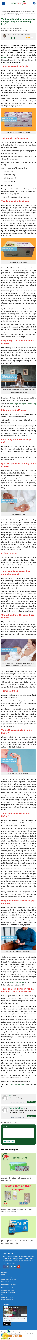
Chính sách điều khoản (7, 1290)
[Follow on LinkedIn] (15, 1266)
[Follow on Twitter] (11, 1266)
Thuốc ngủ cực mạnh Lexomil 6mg (23, 404)
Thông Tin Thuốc (11, 11)
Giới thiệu (4, 1272)
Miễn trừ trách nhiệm (7, 1297)
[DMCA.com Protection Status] (18, 1339)
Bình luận (31, 1101)
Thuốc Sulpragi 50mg (17, 1084)
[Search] (34, 3)
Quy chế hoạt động (6, 1277)
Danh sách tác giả (6, 1281)
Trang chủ (3, 11)
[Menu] (3, 3)
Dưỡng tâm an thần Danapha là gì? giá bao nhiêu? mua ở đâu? (17, 1211)
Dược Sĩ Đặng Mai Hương (16, 34)
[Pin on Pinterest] (13, 38)
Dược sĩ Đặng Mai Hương (8, 1284)
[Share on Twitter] (11, 38)
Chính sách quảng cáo (7, 1295)
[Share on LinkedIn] (15, 38)
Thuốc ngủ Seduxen (17, 982)
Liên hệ (3, 1274)
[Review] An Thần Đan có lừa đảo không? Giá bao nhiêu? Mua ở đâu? (18, 1242)
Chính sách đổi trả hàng (8, 1292)
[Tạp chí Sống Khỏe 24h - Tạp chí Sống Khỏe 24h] (18, 3)
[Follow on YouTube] (18, 1266)
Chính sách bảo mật (7, 1287)
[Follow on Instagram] (7, 1266)
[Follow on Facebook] (4, 1266)
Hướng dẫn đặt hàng (7, 1299)
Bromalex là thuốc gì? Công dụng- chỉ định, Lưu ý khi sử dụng (17, 1179)
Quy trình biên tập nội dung (8, 1279)
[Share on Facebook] (8, 38)
